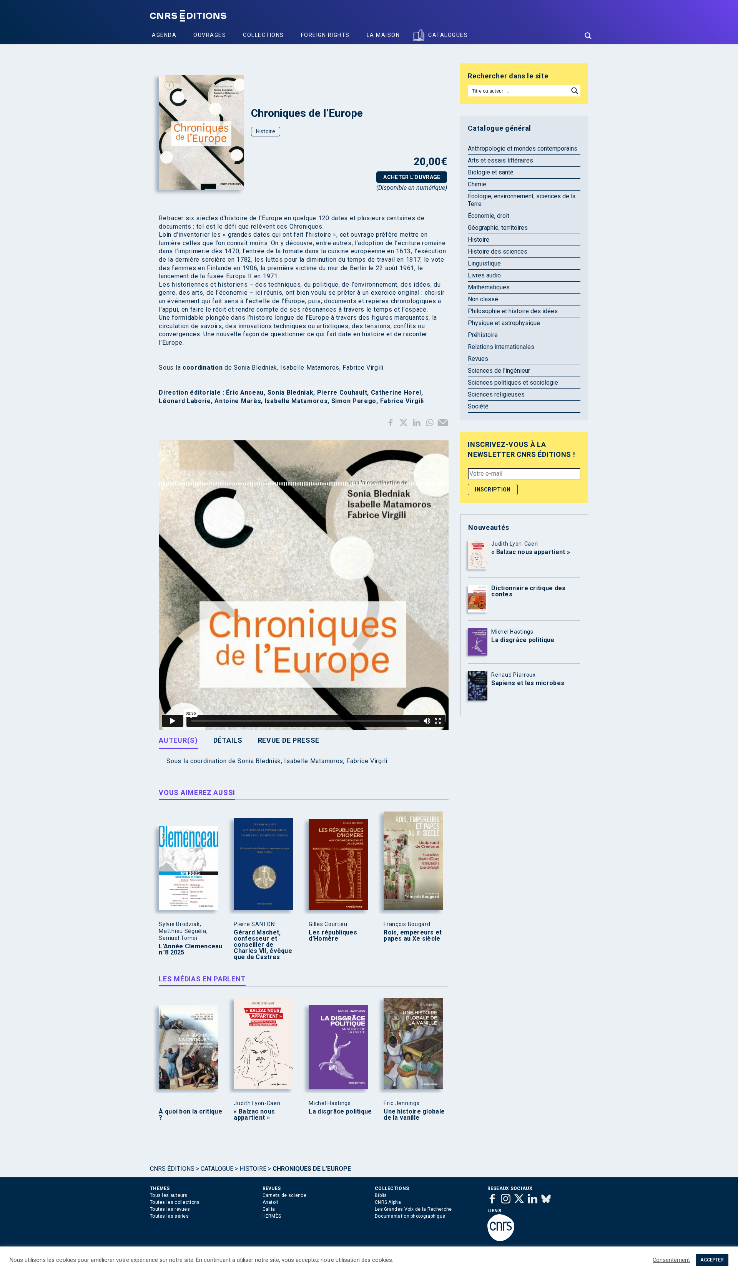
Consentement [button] (671, 1259)
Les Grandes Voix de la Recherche (413, 1209)
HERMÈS (272, 1216)
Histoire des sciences (497, 251)
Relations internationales (501, 346)
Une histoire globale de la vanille (414, 1115)
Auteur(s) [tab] (178, 740)
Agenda (164, 35)
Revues (478, 358)
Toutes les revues (170, 1209)
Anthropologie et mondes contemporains (522, 148)
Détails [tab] (228, 740)
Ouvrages (209, 35)
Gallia (269, 1209)
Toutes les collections (175, 1202)
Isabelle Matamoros (313, 761)
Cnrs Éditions (172, 1168)
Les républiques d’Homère (333, 935)
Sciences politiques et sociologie (513, 382)
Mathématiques (489, 287)
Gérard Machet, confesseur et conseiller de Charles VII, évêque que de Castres (263, 944)
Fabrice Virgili (366, 761)
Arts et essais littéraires (500, 160)
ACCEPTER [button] (712, 1260)
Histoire (265, 131)
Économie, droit (488, 215)
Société (478, 406)
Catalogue (217, 1168)
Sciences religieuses (496, 394)
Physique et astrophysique (504, 323)
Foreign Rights (325, 35)
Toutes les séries (169, 1216)
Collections (263, 35)
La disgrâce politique (340, 1112)
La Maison (383, 35)
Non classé (483, 299)
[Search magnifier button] (588, 35)
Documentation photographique (410, 1216)
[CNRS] (500, 1239)
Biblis (381, 1195)
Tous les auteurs (169, 1195)
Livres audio (484, 275)
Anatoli (270, 1202)
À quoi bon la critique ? (190, 1115)
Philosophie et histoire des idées (513, 311)
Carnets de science (284, 1195)
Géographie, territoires (498, 227)
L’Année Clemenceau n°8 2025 (190, 949)
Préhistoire (483, 335)
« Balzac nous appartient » (254, 1115)
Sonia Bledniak (259, 761)
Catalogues (448, 35)
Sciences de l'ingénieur (499, 370)
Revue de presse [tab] (289, 740)
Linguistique (484, 263)
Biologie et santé (491, 172)
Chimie (477, 184)
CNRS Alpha (388, 1202)
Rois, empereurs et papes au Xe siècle (413, 935)
